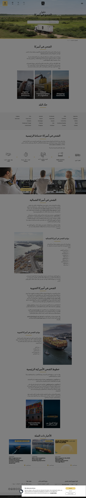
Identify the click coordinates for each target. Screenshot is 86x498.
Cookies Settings (70, 493)
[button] (21, 491)
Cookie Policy (53, 493)
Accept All (70, 488)
